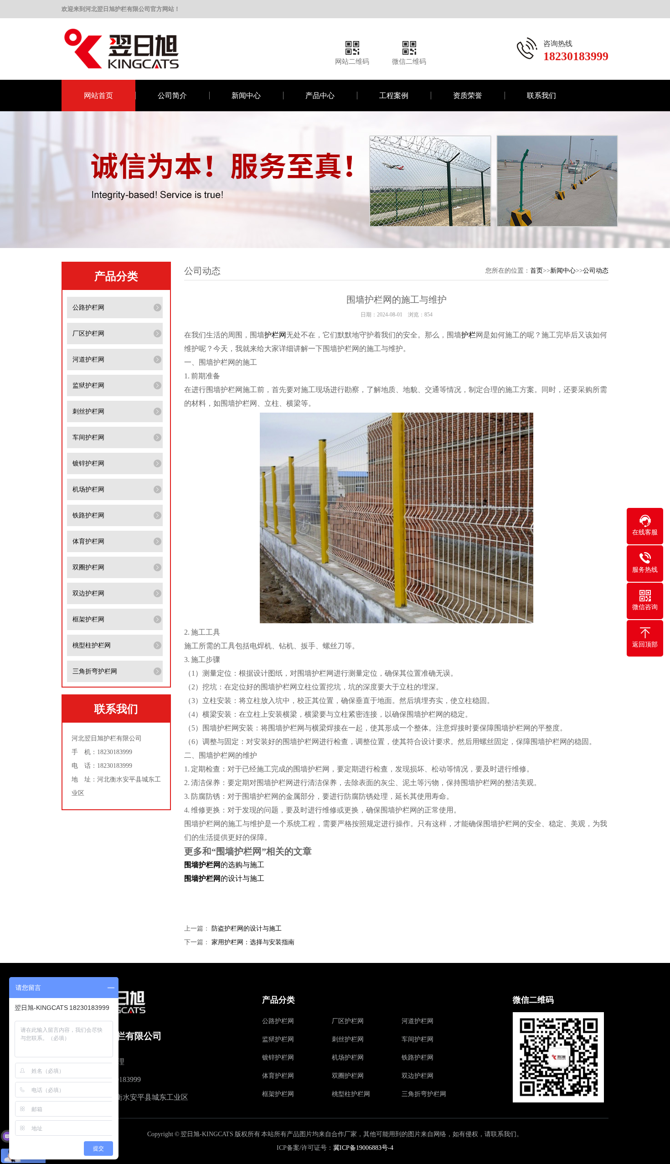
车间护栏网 (88, 437)
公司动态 (595, 270)
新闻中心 (246, 95)
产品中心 (320, 95)
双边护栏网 (88, 593)
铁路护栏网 (88, 515)
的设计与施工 (224, 878)
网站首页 (98, 95)
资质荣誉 (467, 95)
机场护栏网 (88, 489)
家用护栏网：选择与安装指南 (252, 942)
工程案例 (393, 95)
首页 (536, 270)
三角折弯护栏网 (94, 671)
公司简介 (172, 95)
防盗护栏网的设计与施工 (246, 928)
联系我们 (541, 95)
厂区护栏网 (88, 333)
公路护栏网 (88, 307)
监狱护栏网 (88, 385)
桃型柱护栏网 (91, 645)
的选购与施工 (224, 865)
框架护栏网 (88, 619)
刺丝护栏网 (88, 411)
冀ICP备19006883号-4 (363, 1147)
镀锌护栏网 (88, 463)
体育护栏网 (88, 541)
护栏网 (275, 335)
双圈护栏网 (88, 567)
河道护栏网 (88, 359)
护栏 (468, 335)
